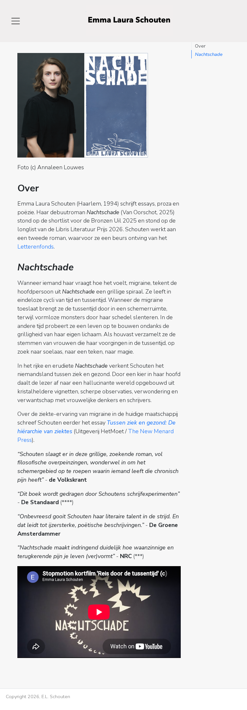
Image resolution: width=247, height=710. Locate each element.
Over (200, 46)
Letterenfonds (35, 246)
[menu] (15, 21)
